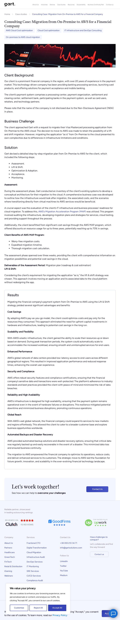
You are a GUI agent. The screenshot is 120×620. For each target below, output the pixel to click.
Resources (71, 5)
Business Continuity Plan (96, 5)
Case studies (61, 5)
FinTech (8, 562)
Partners (8, 548)
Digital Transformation (37, 548)
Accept (109, 613)
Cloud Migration (34, 552)
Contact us (109, 5)
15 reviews (27, 524)
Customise (19, 608)
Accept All (57, 608)
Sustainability (81, 5)
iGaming (8, 571)
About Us (35, 5)
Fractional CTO (33, 543)
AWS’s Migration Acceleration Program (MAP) (62, 211)
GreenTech (9, 557)
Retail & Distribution (13, 566)
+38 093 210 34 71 (68, 543)
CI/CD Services (34, 576)
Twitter (63, 566)
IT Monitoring (33, 566)
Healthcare (9, 552)
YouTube (64, 570)
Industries (44, 5)
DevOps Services (35, 562)
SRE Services (33, 571)
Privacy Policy (60, 615)
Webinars (8, 576)
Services (52, 5)
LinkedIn (64, 561)
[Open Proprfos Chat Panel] (113, 613)
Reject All (38, 608)
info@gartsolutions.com (71, 548)
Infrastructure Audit (36, 557)
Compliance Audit (35, 580)
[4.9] (27, 520)
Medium (63, 575)
